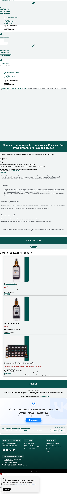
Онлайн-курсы (8, 23)
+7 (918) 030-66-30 (29, 443)
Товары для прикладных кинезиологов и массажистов (5, 10)
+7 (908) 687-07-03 (4, 37)
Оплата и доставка (9, 29)
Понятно (6, 489)
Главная (2, 88)
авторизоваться (44, 396)
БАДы (5, 26)
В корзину (33, 246)
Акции (48, 450)
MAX (62, 430)
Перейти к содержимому (7, 0)
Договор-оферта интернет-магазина (12, 464)
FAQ (25, 430)
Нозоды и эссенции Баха (11, 17)
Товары (8, 88)
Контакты (6, 28)
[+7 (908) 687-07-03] (1, 34)
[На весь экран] (2, 492)
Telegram (54, 430)
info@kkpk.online (28, 445)
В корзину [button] (7, 294)
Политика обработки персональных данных (14, 465)
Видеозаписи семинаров (53, 443)
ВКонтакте (34, 420)
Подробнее (7, 373)
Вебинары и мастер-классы (54, 446)
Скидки (48, 451)
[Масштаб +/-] (0, 492)
